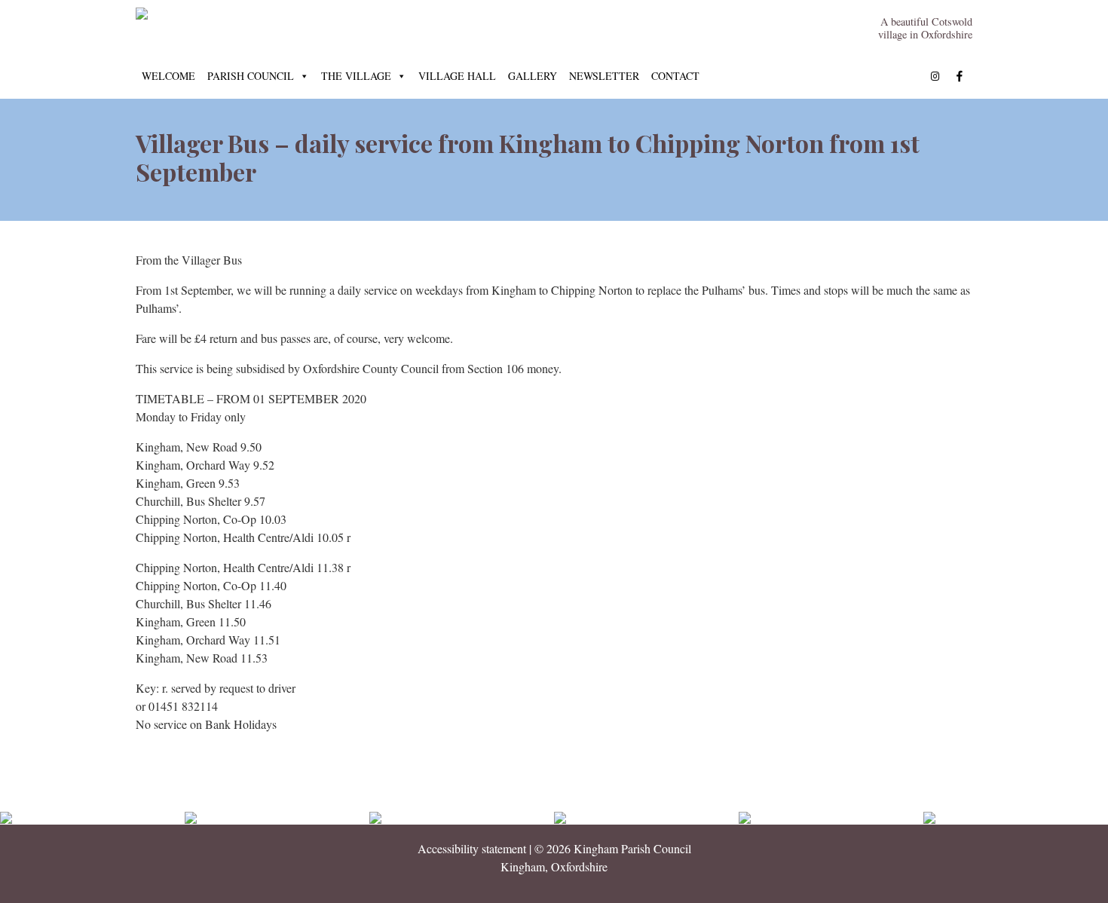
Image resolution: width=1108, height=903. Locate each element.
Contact (675, 76)
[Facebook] (959, 76)
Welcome (168, 76)
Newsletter (604, 76)
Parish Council (250, 76)
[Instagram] (935, 76)
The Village (356, 76)
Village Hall (457, 76)
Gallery (532, 76)
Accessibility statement (472, 848)
